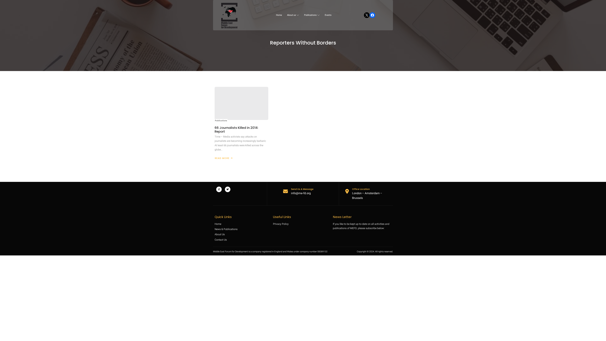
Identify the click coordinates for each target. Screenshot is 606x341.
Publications (310, 15)
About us (291, 15)
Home (279, 15)
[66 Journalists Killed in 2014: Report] (241, 103)
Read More (223, 158)
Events (328, 15)
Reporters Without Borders (303, 43)
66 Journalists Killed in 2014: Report (236, 130)
